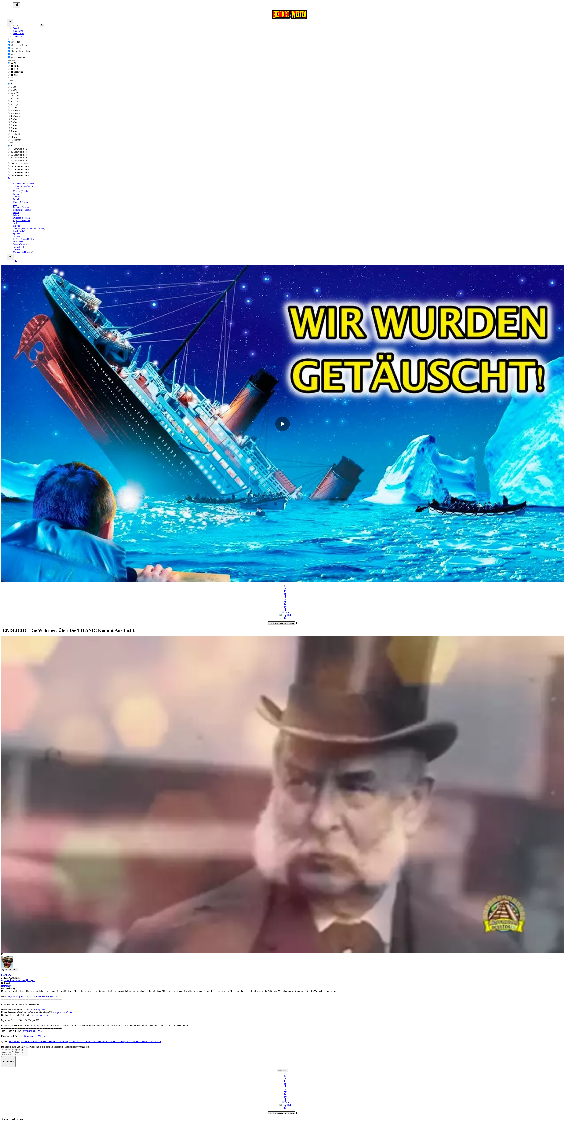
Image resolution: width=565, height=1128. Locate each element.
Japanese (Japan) (21, 207)
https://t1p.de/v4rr (40, 1015)
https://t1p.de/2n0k (63, 1012)
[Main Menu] (16, 5)
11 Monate (15, 137)
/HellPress (18, 72)
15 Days (14, 95)
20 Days (14, 98)
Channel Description (20, 51)
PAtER (4, 975)
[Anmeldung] (16, 261)
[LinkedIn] (285, 604)
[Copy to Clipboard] (285, 617)
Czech (16, 188)
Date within (18, 33)
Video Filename (17, 57)
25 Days (14, 101)
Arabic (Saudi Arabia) (23, 186)
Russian (16, 225)
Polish (16, 194)
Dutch (16, 212)
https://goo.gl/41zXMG (33, 1031)
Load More (282, 1071)
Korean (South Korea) (23, 183)
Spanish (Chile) (20, 247)
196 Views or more (19, 175)
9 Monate (15, 131)
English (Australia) (21, 220)
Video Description (19, 45)
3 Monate (15, 113)
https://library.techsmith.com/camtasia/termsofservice (32, 996)
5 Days (13, 90)
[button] (9, 969)
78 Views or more (18, 157)
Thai (15, 204)
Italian (16, 215)
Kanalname (15, 48)
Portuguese (18, 241)
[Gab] (285, 612)
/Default (17, 66)
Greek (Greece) (20, 244)
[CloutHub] (285, 615)
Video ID (14, 54)
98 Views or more (18, 160)
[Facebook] (285, 591)
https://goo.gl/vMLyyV (34, 1036)
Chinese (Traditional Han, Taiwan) (29, 228)
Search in (17, 28)
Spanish (16, 233)
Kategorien (18, 31)
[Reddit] (285, 602)
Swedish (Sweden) (21, 218)
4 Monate (15, 116)
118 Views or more (19, 163)
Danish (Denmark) (21, 202)
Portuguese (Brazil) (22, 210)
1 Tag (13, 87)
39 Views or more (18, 152)
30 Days (14, 104)
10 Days (14, 92)
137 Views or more (19, 166)
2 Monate (15, 110)
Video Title (15, 42)
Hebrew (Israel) (20, 191)
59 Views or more (18, 154)
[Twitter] (285, 594)
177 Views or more (19, 172)
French (16, 199)
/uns (15, 75)
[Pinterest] (285, 599)
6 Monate (15, 122)
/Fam (15, 69)
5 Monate (15, 119)
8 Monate (15, 128)
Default (7, 986)
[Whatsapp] (285, 586)
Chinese (16, 196)
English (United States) (23, 239)
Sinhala (16, 236)
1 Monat (14, 107)
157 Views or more (19, 169)
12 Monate (15, 140)
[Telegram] (285, 588)
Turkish (16, 223)
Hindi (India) (19, 231)
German (16, 249)
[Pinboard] (285, 609)
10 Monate (15, 134)
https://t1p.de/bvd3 (39, 1009)
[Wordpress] (285, 607)
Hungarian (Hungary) (23, 252)
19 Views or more (18, 149)
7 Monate (15, 125)
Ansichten (17, 36)
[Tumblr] (285, 596)
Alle (15, 63)
